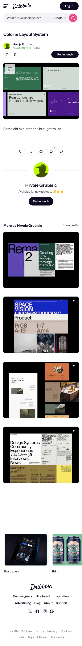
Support (61, 603)
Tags (31, 637)
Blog (37, 603)
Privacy (52, 631)
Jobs (21, 637)
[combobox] (28, 18)
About (48, 603)
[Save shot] (15, 54)
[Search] (73, 18)
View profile (71, 225)
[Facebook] (37, 611)
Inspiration (61, 596)
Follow (36, 47)
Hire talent (43, 596)
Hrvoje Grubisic (23, 44)
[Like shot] (6, 54)
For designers (22, 596)
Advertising (23, 603)
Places (41, 637)
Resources (57, 637)
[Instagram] (44, 611)
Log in (69, 6)
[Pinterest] (52, 611)
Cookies (66, 631)
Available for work (22, 48)
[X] (30, 611)
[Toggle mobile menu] (6, 6)
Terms (39, 631)
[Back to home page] (21, 6)
